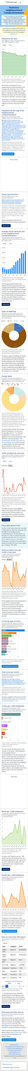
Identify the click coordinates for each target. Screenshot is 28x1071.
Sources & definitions (9, 1040)
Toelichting (6, 304)
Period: (4, 559)
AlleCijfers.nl (14, 34)
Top (15, 1058)
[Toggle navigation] (20, 2)
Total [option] (10, 466)
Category (13, 946)
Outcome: (4, 466)
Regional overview (8, 154)
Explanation (6, 226)
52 (23, 986)
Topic (4, 946)
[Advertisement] (14, 176)
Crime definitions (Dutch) (10, 666)
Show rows (14, 983)
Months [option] (9, 559)
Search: (5, 943)
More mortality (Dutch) (9, 931)
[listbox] (10, 465)
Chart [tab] (4, 45)
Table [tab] (10, 45)
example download (7, 1024)
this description (17, 1032)
